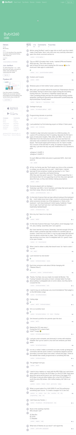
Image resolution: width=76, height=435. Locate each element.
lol (48, 314)
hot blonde (41, 127)
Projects (16, 122)
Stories (32, 2)
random (32, 57)
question (32, 384)
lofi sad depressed (48, 402)
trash (53, 102)
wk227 (37, 181)
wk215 (37, 304)
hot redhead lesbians (41, 294)
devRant (5, 133)
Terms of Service (16, 135)
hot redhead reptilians (41, 109)
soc (43, 395)
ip (36, 393)
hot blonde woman (40, 209)
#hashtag (56, 314)
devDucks (5, 127)
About (4, 120)
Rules (15, 120)
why (61, 393)
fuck (48, 285)
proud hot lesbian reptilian (46, 72)
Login (62, 2)
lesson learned (42, 242)
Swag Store (6, 123)
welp (40, 395)
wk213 (37, 321)
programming (33, 395)
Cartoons (16, 125)
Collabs (38, 2)
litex (49, 393)
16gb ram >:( (39, 102)
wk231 (49, 109)
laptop (59, 384)
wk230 (35, 118)
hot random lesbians (41, 314)
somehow (53, 393)
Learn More (7, 100)
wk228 (35, 162)
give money (54, 384)
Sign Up (69, 2)
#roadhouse (39, 402)
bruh (48, 192)
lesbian (43, 384)
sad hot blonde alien (41, 192)
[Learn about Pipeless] (12, 86)
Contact (5, 129)
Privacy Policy (6, 135)
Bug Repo (16, 123)
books (48, 261)
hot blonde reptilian (43, 118)
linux (45, 393)
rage (47, 209)
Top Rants (25, 2)
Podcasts (16, 127)
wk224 (37, 219)
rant (31, 118)
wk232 (37, 79)
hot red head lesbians (41, 345)
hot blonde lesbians (40, 261)
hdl (58, 393)
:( (51, 192)
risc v (37, 72)
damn (51, 314)
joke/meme (33, 272)
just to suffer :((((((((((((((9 (42, 428)
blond (48, 384)
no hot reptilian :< (40, 57)
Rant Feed (17, 2)
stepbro (38, 421)
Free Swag (6, 125)
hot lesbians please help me (42, 334)
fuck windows (46, 102)
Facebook (16, 129)
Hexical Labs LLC (16, 133)
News (4, 122)
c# (36, 242)
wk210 (37, 365)
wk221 (35, 251)
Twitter (15, 130)
